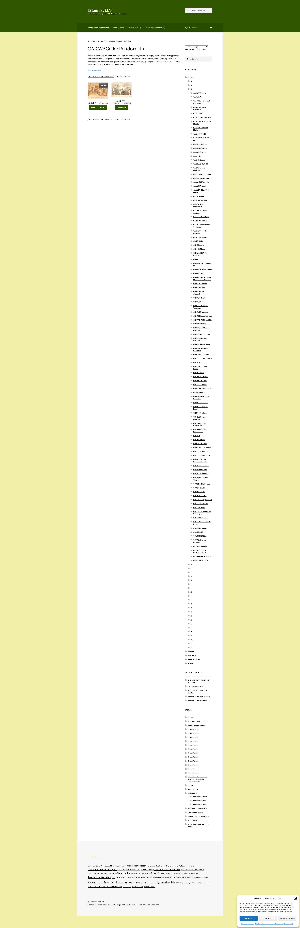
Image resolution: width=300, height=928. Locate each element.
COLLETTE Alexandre (201, 455)
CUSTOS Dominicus (200, 560)
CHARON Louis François (202, 316)
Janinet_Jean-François (101, 877)
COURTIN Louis (199, 508)
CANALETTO (198, 113)
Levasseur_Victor (168, 877)
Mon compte (118, 27)
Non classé (192, 655)
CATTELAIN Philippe (201, 217)
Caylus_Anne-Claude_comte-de (156, 866)
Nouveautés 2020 (199, 797)
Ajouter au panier (98, 107)
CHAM (195, 259)
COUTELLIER (198, 532)
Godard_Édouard (157, 873)
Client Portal (193, 729)
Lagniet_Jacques (121, 877)
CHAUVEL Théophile (201, 355)
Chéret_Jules (190, 866)
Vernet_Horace (149, 887)
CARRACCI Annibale (201, 182)
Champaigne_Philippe (176, 866)
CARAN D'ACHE (199, 134)
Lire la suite (121, 108)
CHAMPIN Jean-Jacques (202, 269)
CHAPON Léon (199, 288)
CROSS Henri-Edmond (202, 556)
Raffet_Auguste (183, 883)
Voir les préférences (287, 918)
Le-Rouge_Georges (153, 877)
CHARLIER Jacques (200, 312)
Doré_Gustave (199, 870)
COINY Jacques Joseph (202, 448)
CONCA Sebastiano (201, 466)
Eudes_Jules (103, 873)
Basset (98, 866)
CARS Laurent (198, 196)
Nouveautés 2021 (199, 800)
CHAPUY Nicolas (199, 298)
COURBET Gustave (200, 504)
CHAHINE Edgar (199, 249)
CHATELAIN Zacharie (201, 344)
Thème (190, 663)
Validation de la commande (98, 27)
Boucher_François (120, 866)
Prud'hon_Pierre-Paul (149, 883)
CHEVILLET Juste (200, 381)
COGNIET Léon (199, 440)
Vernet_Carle (137, 886)
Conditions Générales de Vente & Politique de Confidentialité (274, 924)
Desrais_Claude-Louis (187, 869)
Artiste (100, 41)
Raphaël (190, 883)
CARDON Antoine (200, 148)
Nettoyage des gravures (197, 701)
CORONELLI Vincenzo (201, 484)
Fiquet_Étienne (112, 873)
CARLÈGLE (197, 156)
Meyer (91, 882)
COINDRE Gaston (200, 444)
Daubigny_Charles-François (102, 869)
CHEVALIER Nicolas (200, 377)
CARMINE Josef (199, 160)
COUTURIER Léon (200, 536)
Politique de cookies (247, 924)
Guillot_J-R (169, 873)
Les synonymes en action (197, 686)
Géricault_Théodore (180, 873)
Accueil (93, 41)
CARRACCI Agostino (201, 178)
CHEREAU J (197, 363)
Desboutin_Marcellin (147, 870)
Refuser (268, 918)
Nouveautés (192, 793)
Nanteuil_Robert (116, 882)
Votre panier (193, 820)
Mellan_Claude (202, 877)
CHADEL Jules (198, 245)
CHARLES (197, 302)
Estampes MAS (100, 10)
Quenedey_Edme (167, 882)
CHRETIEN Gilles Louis (202, 388)
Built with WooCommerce (148, 905)
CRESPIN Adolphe (200, 546)
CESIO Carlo (198, 241)
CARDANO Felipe (200, 144)
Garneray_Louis (125, 873)
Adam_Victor (92, 866)
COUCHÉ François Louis (202, 500)
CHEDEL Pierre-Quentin (202, 359)
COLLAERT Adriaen (200, 451)
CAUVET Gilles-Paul (201, 221)
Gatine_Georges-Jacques (141, 873)
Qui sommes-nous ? (195, 812)
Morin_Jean (99, 883)
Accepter (248, 918)
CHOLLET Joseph (200, 385)
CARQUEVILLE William (202, 174)
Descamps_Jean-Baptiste (167, 869)
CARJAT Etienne (199, 152)
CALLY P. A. (197, 97)
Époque (191, 651)
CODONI (196, 436)
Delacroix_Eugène (122, 869)
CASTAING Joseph (200, 200)
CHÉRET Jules (198, 373)
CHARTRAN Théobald (201, 324)
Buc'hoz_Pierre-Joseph (136, 866)
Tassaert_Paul (127, 887)
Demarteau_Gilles (134, 870)
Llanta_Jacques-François (186, 877)
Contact (191, 785)
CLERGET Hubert (200, 413)
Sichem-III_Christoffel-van (110, 886)
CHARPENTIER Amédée (202, 320)
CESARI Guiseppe (200, 237)
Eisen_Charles (93, 873)
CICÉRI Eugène (198, 392)
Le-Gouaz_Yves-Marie (136, 877)
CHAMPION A (198, 273)
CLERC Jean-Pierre (200, 403)
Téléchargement (194, 659)
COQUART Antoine (200, 474)
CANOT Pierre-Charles (202, 117)
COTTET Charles (199, 496)
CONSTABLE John (200, 470)
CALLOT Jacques (199, 93)
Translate (202, 49)
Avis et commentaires (196, 725)
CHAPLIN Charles (200, 284)
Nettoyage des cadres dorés (199, 697)
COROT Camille (199, 488)
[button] (295, 898)
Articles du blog (134, 27)
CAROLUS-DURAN (200, 164)
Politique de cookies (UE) (155, 27)
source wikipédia (94, 70)
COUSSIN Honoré (200, 528)
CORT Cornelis (199, 492)
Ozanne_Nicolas (135, 883)
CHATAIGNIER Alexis (201, 334)
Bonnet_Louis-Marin (107, 866)
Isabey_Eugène (193, 873)
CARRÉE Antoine (199, 186)
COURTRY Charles (200, 518)
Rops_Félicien (94, 887)
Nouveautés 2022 (199, 804)
